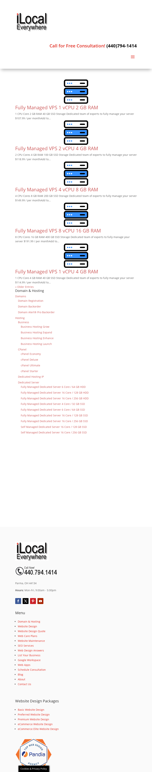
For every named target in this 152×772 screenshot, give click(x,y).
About (21, 679)
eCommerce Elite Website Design (38, 729)
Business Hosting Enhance (37, 338)
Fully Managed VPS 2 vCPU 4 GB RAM (56, 148)
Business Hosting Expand (36, 332)
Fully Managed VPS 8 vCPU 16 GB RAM (58, 230)
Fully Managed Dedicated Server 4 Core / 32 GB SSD (53, 404)
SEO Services (26, 645)
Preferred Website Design (34, 714)
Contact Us (24, 684)
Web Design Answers (31, 650)
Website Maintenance (31, 641)
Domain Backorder (29, 306)
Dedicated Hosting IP (31, 376)
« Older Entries (24, 287)
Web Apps (24, 665)
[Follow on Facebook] (18, 601)
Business (23, 322)
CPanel (22, 349)
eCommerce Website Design (35, 724)
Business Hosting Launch (36, 344)
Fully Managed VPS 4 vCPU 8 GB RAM (56, 189)
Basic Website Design (31, 709)
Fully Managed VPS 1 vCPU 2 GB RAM (56, 107)
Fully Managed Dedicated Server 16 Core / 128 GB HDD (55, 392)
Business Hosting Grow (35, 326)
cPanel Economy (31, 354)
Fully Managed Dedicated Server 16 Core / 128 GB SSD (54, 415)
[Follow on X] (26, 601)
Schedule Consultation (32, 669)
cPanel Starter (29, 371)
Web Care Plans (27, 636)
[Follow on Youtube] (40, 601)
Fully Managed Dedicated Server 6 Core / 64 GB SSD (53, 409)
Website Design (27, 626)
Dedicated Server (28, 382)
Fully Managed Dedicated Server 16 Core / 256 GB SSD (54, 421)
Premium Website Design (33, 719)
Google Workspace (29, 660)
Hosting (20, 318)
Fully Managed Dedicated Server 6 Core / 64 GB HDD (53, 387)
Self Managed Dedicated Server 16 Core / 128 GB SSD (54, 427)
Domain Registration (30, 300)
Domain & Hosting (29, 621)
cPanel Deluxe (29, 359)
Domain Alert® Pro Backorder (36, 312)
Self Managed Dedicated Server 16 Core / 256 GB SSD (54, 432)
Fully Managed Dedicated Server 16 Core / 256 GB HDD (55, 398)
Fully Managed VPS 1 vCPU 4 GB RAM (56, 271)
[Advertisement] (76, 486)
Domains (20, 296)
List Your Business (29, 655)
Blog (20, 674)
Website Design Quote (31, 631)
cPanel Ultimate (30, 365)
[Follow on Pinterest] (33, 601)
